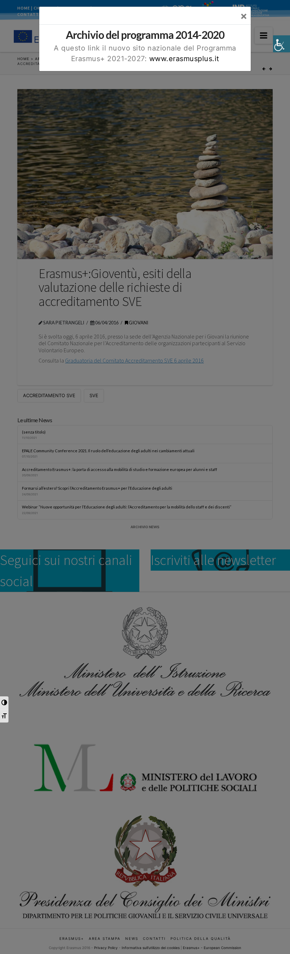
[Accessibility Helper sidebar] (281, 43)
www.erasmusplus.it (184, 58)
